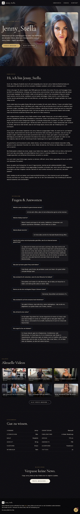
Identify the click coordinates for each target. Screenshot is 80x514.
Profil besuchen (40, 481)
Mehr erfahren (29, 45)
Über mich (57, 3)
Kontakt (74, 3)
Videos (66, 3)
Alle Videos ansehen (40, 402)
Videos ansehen (11, 45)
